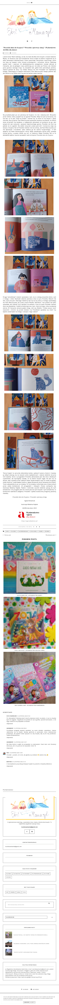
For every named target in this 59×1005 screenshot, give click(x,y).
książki (41, 531)
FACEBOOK (25, 989)
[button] (29, 2)
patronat (8, 877)
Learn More (26, 1002)
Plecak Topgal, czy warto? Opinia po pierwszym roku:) (31, 935)
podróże (13, 892)
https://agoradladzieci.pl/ (29, 521)
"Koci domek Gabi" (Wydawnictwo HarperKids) (29, 705)
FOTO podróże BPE (12, 716)
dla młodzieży (26, 873)
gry (7, 892)
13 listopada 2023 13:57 (20, 742)
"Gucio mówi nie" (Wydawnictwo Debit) (29, 595)
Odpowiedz (10, 723)
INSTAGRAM (36, 989)
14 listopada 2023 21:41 (19, 761)
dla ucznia (46, 873)
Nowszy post (7, 535)
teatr (24, 892)
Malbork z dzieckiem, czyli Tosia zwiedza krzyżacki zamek (31, 943)
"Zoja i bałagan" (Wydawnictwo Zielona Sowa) (29, 650)
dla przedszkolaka (23, 531)
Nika (8, 752)
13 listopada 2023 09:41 (20, 728)
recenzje (47, 531)
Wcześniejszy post (50, 535)
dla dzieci (13, 531)
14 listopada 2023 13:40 (15, 752)
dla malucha (17, 873)
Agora (7, 531)
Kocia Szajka (33, 531)
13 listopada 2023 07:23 (23, 716)
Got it (32, 1002)
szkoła (19, 892)
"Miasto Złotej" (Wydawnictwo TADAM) (25, 952)
